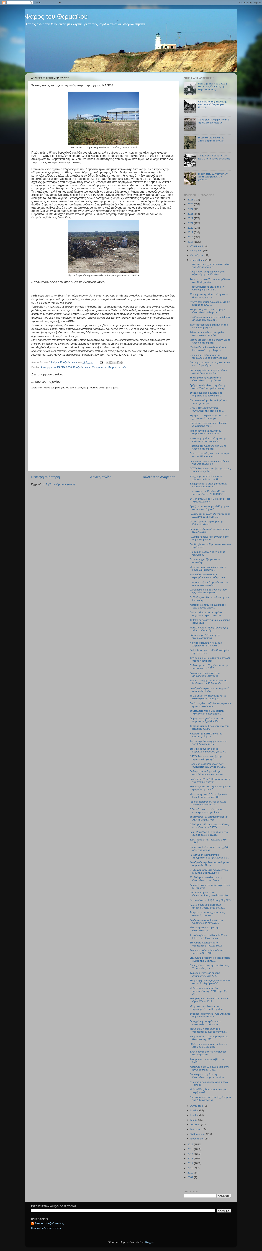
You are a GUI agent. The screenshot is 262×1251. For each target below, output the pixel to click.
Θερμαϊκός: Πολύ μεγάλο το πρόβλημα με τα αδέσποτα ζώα (208, 356)
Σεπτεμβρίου (197, 260)
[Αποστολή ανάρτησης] (101, 362)
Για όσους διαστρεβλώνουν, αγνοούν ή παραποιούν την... (210, 705)
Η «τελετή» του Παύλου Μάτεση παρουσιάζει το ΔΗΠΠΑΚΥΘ (207, 493)
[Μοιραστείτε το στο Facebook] (118, 362)
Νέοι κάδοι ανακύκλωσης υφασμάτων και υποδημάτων (207, 576)
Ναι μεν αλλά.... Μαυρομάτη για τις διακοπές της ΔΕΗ (209, 1038)
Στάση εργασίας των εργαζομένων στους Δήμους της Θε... (208, 371)
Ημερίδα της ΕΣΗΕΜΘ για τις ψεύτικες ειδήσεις (206, 735)
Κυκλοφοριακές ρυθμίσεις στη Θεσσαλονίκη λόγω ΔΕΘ (206, 921)
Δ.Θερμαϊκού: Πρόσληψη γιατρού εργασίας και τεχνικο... (208, 591)
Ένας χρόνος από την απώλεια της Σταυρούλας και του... (209, 967)
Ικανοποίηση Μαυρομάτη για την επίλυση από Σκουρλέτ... (208, 439)
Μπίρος (112, 367)
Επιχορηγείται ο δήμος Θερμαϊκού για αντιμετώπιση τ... (208, 485)
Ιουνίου (194, 1115)
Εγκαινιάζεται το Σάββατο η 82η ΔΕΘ (210, 900)
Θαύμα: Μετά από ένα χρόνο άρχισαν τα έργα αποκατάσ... (207, 614)
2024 (190, 209)
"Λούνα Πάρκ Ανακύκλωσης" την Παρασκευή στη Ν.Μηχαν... (208, 349)
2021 (190, 223)
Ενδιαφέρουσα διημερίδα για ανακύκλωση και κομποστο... (207, 773)
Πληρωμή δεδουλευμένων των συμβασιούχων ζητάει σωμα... (208, 765)
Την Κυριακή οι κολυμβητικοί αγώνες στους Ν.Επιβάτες (210, 659)
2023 (190, 213)
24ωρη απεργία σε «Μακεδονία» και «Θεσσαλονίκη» (210, 500)
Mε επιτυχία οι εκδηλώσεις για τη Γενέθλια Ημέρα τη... (208, 568)
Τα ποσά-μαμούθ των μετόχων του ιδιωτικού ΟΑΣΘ (209, 727)
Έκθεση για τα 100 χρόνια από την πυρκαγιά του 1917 (209, 667)
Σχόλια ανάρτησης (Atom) (60, 484)
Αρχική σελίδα (101, 477)
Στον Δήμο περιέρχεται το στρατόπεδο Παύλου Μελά (206, 944)
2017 (190, 242)
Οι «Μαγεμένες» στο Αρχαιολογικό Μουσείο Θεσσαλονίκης (209, 871)
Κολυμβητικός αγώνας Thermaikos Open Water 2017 (209, 1000)
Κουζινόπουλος (82, 367)
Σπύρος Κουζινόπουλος (49, 1223)
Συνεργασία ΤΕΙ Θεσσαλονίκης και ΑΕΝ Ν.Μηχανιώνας (209, 818)
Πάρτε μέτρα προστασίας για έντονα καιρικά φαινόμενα (210, 364)
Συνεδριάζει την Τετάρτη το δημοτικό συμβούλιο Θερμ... (210, 863)
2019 (190, 232)
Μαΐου (194, 1120)
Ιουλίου (194, 1110)
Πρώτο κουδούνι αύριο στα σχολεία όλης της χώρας (209, 848)
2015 (190, 1149)
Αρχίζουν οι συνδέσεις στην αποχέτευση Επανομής (205, 674)
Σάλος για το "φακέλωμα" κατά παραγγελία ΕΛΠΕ (207, 952)
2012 (190, 1163)
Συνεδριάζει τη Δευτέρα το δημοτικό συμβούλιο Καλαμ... (209, 689)
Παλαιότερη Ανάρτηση (159, 477)
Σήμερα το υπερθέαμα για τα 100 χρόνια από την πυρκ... (208, 417)
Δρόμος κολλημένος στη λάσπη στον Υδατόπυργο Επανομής (207, 387)
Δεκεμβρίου (197, 246)
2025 (190, 204)
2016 (190, 1144)
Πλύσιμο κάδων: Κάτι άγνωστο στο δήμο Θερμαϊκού (209, 538)
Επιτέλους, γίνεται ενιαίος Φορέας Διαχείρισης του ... (208, 424)
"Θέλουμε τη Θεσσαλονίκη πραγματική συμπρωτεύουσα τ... (209, 856)
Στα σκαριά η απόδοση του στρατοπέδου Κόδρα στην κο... (208, 1030)
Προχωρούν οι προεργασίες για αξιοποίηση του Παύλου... (207, 273)
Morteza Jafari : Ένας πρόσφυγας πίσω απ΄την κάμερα (209, 629)
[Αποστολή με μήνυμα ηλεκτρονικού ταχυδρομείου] (108, 362)
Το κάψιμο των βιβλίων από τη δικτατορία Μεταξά (213, 121)
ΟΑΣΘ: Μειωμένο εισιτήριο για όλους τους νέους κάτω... (210, 470)
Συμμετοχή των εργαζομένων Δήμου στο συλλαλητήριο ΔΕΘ (210, 982)
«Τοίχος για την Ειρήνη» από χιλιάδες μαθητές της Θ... (206, 477)
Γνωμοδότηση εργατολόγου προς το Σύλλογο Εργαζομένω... (210, 515)
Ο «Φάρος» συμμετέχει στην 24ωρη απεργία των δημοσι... (210, 318)
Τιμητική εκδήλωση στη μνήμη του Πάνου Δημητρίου (209, 326)
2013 (190, 1158)
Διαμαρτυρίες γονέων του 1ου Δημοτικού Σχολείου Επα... (206, 720)
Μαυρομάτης (99, 367)
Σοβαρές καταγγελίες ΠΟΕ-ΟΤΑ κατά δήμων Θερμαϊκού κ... (210, 1015)
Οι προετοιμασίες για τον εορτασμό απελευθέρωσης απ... (209, 455)
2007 (190, 1177)
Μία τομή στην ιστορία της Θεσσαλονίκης (204, 929)
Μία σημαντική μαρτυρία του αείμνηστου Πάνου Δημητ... (206, 432)
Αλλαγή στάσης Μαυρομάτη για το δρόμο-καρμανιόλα (209, 296)
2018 (190, 237)
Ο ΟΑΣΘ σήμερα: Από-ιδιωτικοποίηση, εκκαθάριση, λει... (210, 894)
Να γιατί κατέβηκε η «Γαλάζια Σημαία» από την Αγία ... (206, 644)
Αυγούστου (197, 1106)
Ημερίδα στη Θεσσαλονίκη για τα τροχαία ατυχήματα (208, 447)
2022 (190, 218)
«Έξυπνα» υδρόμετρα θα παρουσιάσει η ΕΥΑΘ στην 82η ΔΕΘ (208, 991)
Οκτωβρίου (197, 255)
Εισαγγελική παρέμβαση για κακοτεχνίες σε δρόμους (205, 1023)
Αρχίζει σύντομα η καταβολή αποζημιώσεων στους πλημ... (207, 906)
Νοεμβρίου (196, 250)
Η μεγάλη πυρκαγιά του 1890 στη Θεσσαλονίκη (211, 139)
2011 (190, 1168)
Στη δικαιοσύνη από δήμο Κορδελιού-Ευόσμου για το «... (208, 750)
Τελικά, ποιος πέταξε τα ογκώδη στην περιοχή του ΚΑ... (207, 333)
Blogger (149, 1242)
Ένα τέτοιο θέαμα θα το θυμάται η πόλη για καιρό (208, 402)
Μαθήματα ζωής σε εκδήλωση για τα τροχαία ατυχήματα (210, 341)
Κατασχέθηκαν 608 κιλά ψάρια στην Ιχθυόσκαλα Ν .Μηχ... (209, 1068)
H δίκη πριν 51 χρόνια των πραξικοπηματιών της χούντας (213, 176)
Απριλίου (195, 1124)
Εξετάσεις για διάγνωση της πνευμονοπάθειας (205, 636)
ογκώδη (122, 367)
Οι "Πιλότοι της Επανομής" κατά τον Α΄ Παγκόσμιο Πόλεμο (213, 104)
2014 (190, 1154)
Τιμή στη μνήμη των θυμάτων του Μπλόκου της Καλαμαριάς (208, 682)
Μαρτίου (195, 1129)
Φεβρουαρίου (198, 1134)
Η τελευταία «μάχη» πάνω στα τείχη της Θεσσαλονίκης (210, 265)
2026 (190, 199)
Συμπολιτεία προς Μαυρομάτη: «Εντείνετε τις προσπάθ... (207, 712)
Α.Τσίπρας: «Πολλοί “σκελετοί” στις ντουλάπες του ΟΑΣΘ (209, 826)
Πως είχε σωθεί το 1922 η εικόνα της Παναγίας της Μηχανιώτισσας (212, 86)
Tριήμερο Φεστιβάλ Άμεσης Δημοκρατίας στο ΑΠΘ (205, 974)
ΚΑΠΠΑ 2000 (64, 367)
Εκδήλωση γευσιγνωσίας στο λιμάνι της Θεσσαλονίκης (209, 462)
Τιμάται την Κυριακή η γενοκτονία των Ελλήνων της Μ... (208, 742)
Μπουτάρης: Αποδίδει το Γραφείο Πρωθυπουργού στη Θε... (208, 795)
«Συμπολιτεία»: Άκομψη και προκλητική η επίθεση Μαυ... (207, 1007)
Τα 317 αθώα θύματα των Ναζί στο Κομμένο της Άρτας (214, 157)
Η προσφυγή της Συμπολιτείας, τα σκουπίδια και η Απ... (209, 583)
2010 (190, 1172)
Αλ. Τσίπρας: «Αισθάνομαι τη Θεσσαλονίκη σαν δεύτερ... (206, 879)
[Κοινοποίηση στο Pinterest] (121, 362)
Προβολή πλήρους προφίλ (46, 1228)
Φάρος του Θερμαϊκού (56, 16)
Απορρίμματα (48, 367)
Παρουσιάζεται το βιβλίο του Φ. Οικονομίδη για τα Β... (207, 288)
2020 (190, 227)
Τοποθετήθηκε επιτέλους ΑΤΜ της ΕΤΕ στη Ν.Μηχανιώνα (209, 936)
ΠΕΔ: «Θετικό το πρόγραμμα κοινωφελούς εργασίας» (206, 811)
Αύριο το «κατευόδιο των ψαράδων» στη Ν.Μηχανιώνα (210, 280)
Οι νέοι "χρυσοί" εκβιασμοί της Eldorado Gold (206, 523)
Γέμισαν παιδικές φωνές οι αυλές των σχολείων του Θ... (208, 803)
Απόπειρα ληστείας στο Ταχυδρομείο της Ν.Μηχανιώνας (210, 1098)
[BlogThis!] (111, 362)
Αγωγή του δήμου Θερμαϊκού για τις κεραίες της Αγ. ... (210, 303)
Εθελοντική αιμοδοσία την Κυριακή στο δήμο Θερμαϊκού (209, 1045)
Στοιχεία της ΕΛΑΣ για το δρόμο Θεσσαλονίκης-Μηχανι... (207, 311)
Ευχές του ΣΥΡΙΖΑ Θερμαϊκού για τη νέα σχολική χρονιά (210, 780)
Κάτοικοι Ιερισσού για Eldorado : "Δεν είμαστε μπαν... (208, 606)
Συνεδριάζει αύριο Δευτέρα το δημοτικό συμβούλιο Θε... (206, 394)
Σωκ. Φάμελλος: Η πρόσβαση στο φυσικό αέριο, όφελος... (209, 833)
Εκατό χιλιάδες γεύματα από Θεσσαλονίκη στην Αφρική (206, 379)
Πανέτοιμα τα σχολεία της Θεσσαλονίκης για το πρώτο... (208, 1076)
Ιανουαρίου (197, 1138)
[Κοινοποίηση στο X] (114, 362)
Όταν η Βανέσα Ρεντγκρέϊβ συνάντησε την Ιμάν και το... (207, 409)
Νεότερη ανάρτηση (45, 477)
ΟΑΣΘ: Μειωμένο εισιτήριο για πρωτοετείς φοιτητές (206, 757)
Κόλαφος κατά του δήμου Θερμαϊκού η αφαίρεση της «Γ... (210, 788)
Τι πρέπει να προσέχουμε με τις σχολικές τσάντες (207, 914)
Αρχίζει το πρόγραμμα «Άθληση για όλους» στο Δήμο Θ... (209, 508)
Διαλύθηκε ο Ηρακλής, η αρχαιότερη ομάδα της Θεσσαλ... (210, 959)
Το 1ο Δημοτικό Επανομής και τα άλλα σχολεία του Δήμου (208, 697)
